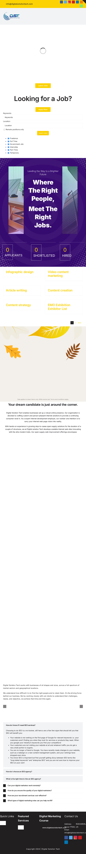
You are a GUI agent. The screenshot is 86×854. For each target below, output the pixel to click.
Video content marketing (58, 274)
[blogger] (81, 2)
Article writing (16, 290)
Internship (13, 147)
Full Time (13, 141)
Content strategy (18, 305)
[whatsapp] (81, 5)
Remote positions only (15, 129)
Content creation (60, 290)
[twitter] (65, 2)
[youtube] (73, 2)
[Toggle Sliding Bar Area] (84, 2)
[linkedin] (77, 2)
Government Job (16, 144)
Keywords (7, 113)
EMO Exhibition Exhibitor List (59, 307)
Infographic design (19, 272)
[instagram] (69, 2)
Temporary (14, 153)
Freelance (13, 138)
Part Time (13, 150)
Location (6, 121)
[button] (43, 725)
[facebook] (61, 2)
